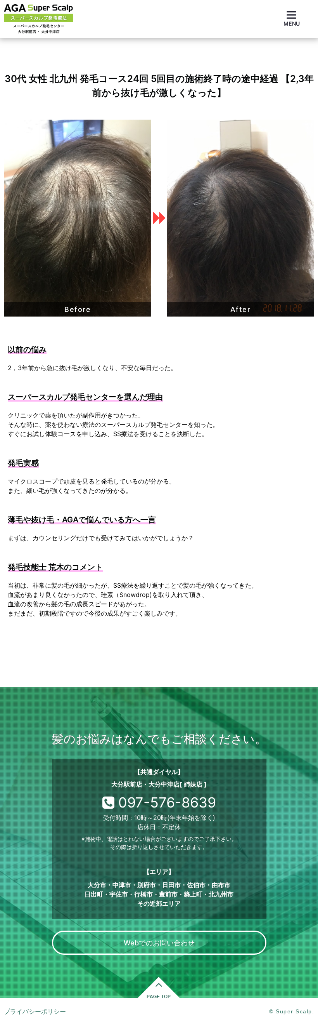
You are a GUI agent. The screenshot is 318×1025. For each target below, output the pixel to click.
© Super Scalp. (291, 1011)
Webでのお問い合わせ (159, 943)
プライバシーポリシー (35, 1011)
